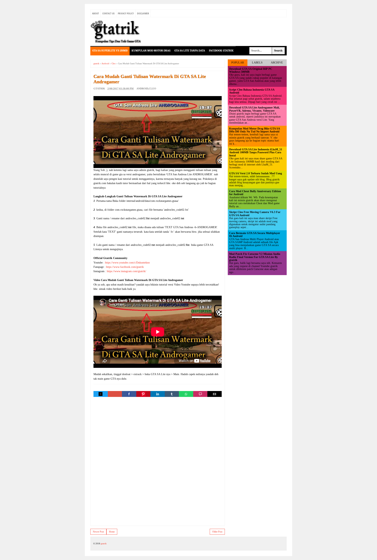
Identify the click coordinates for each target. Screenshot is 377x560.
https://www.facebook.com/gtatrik (125, 266)
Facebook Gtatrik (221, 50)
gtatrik (104, 543)
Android (142, 88)
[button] (100, 394)
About (95, 13)
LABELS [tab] (257, 62)
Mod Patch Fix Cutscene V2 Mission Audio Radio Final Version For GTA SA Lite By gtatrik (254, 257)
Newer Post (98, 531)
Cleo (152, 88)
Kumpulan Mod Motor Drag (151, 50)
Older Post (217, 531)
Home (112, 531)
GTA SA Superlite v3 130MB (110, 50)
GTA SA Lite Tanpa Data (189, 50)
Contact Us (108, 13)
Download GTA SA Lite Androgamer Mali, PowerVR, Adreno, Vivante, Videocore (254, 109)
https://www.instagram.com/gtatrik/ (126, 271)
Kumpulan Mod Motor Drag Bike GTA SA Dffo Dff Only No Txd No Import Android (254, 130)
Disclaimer (143, 13)
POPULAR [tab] (237, 62)
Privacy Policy (126, 13)
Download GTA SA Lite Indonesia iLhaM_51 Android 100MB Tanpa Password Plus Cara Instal (255, 152)
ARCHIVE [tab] (277, 62)
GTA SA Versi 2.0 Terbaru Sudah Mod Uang (255, 173)
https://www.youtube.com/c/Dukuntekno (127, 262)
